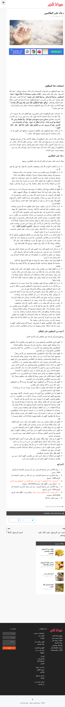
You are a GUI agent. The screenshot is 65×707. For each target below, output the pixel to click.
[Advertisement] (49, 69)
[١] (26, 96)
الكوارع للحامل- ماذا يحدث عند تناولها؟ (39, 650)
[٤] (55, 127)
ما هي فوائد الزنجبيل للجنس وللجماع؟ (47, 563)
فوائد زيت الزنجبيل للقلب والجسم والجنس (47, 551)
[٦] (16, 225)
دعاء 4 (49, 506)
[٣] (52, 108)
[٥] (26, 133)
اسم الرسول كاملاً (15, 532)
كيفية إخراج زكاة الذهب (48, 585)
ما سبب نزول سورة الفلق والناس (40, 669)
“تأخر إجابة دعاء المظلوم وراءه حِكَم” (45, 492)
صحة (50, 555)
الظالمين (57, 506)
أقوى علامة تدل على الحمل (39, 643)
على (46, 506)
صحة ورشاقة (43, 555)
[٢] (9, 102)
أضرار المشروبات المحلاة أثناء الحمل (40, 659)
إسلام (61, 506)
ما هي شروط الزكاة (40, 676)
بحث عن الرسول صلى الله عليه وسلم (51, 533)
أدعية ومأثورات (58, 16)
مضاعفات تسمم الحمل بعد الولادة (39, 635)
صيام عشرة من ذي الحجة (39, 683)
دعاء (53, 506)
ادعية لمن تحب (48, 574)
